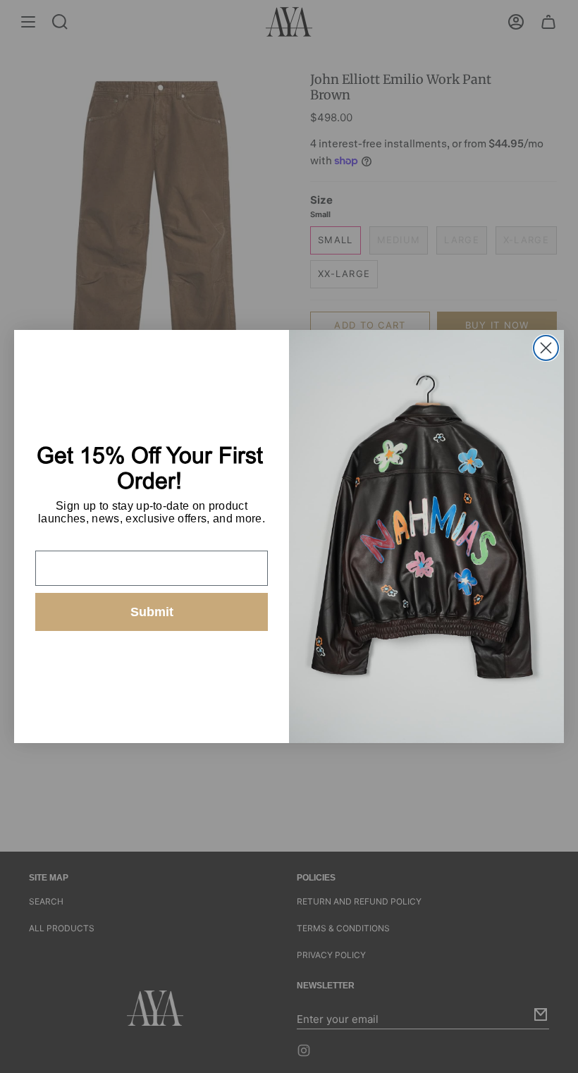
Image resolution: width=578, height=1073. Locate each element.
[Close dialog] (546, 348)
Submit (151, 612)
